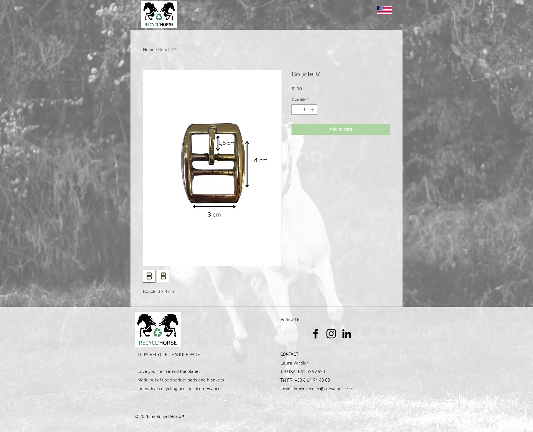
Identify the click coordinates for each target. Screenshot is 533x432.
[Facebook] (315, 333)
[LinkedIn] (346, 333)
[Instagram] (331, 333)
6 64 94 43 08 (316, 380)
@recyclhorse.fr (336, 389)
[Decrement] (295, 109)
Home (149, 49)
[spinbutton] (304, 109)
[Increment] (312, 109)
